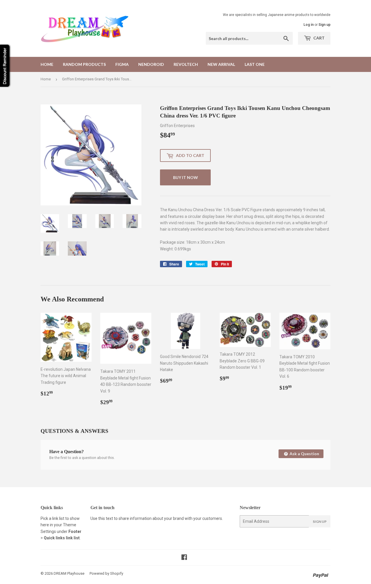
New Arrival (221, 64)
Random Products (84, 64)
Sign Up (320, 521)
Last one (255, 64)
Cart (318, 37)
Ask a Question (304, 453)
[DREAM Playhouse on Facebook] (184, 558)
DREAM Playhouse (69, 573)
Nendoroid (151, 64)
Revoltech (186, 64)
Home (47, 64)
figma (122, 64)
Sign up (324, 25)
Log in (308, 25)
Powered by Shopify (106, 573)
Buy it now (185, 177)
